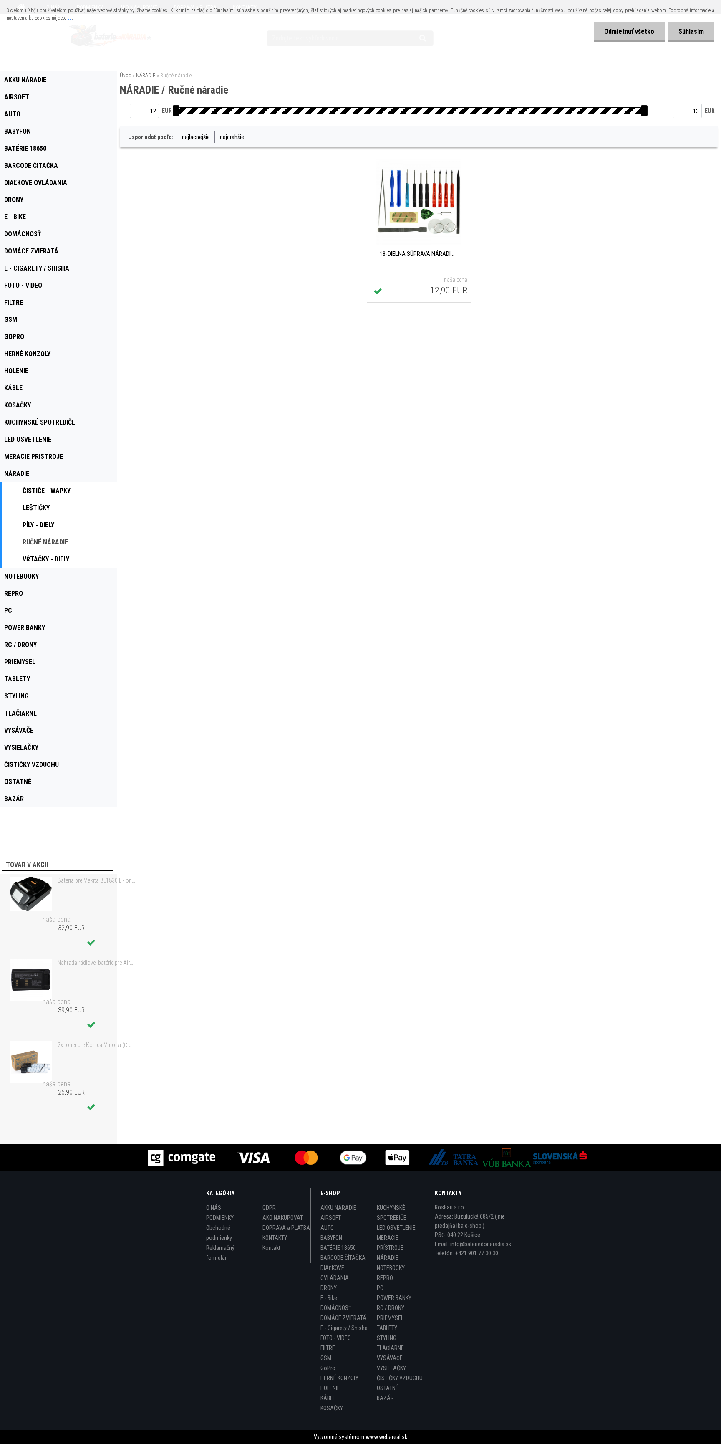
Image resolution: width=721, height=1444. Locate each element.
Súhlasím (691, 31)
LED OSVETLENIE (396, 1227)
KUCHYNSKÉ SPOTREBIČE (391, 1212)
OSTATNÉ (387, 1388)
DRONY (328, 1288)
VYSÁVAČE (390, 1358)
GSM (325, 1358)
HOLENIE (330, 1388)
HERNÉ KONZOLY (339, 1378)
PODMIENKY (220, 1217)
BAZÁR (385, 1398)
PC (380, 1288)
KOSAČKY (331, 1408)
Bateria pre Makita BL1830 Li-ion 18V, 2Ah (96, 880)
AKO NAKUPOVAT (282, 1217)
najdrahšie (232, 137)
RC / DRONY (390, 1308)
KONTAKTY (274, 1237)
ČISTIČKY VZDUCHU (400, 1378)
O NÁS (213, 1207)
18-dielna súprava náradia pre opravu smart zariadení (418, 254)
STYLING (386, 1338)
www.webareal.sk (386, 1437)
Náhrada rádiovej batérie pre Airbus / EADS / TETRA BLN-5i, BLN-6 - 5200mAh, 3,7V (96, 962)
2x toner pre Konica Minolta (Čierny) (96, 1045)
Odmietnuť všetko (629, 31)
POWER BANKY (394, 1298)
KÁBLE (327, 1398)
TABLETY (387, 1328)
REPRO (385, 1278)
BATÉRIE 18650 (338, 1247)
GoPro (327, 1368)
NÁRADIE (146, 75)
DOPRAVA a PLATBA (286, 1227)
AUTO (327, 1227)
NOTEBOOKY (391, 1267)
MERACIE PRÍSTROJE (390, 1242)
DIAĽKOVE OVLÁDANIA (334, 1272)
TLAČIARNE (390, 1348)
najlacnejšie (196, 137)
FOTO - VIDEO (335, 1338)
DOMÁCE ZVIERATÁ (343, 1318)
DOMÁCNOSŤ (335, 1308)
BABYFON (331, 1237)
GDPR (269, 1207)
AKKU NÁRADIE (338, 1207)
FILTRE (327, 1348)
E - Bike (328, 1298)
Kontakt (271, 1247)
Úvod (125, 75)
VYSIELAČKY (391, 1368)
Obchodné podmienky (219, 1232)
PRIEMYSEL (390, 1318)
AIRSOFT (330, 1217)
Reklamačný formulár (220, 1252)
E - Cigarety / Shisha (344, 1328)
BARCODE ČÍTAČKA (343, 1257)
